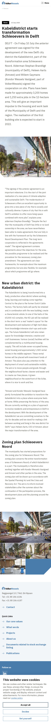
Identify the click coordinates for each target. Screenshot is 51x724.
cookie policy (17, 698)
